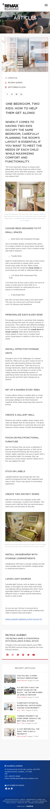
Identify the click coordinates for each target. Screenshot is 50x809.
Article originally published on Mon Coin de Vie (23, 619)
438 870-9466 (14, 776)
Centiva (29, 806)
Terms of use (22, 802)
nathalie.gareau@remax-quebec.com (24, 778)
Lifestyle (12, 78)
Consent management (36, 802)
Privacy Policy (11, 802)
